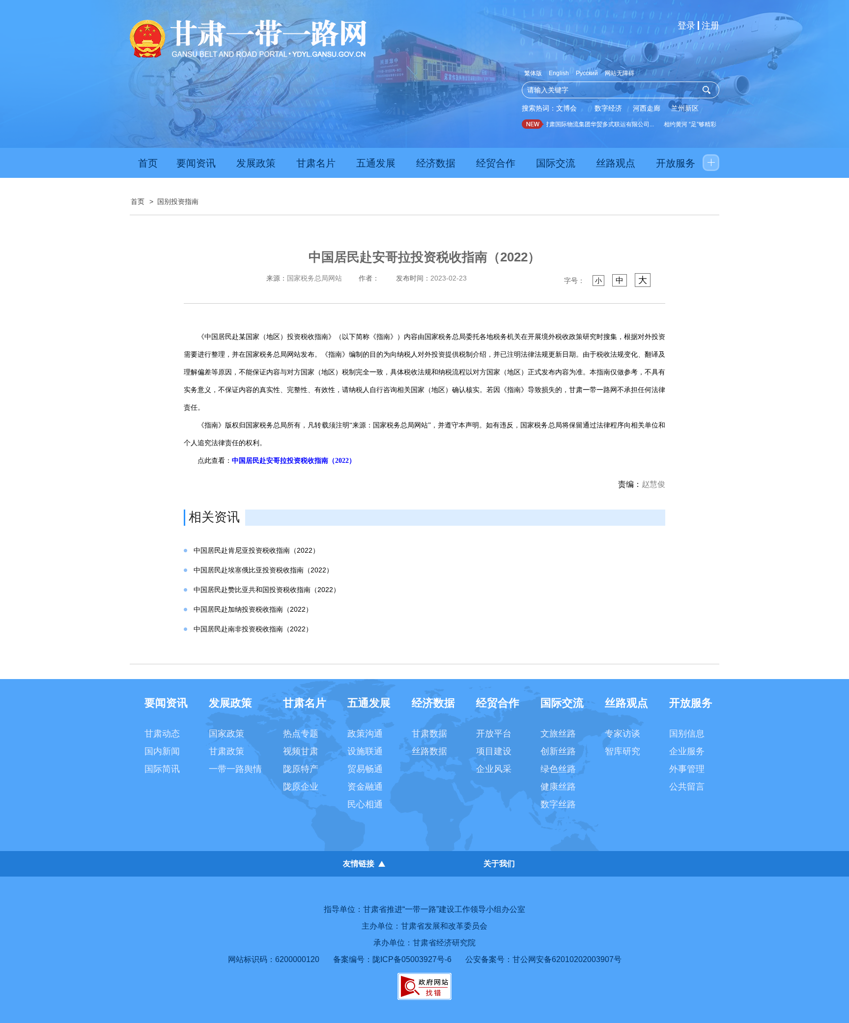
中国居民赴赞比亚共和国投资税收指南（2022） (267, 590)
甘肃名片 (316, 163)
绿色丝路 (558, 769)
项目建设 (493, 751)
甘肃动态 (162, 734)
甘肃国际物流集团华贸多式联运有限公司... (590, 124)
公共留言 (687, 787)
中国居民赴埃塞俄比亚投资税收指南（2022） (263, 570)
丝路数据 (429, 751)
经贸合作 (495, 163)
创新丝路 (558, 751)
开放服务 (675, 163)
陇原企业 (300, 787)
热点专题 (300, 734)
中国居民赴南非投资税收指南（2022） (253, 629)
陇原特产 (300, 769)
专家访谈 (622, 734)
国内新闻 (162, 751)
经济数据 (435, 163)
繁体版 (533, 73)
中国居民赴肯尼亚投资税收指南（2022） (256, 550)
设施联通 (365, 751)
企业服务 (687, 751)
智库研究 (622, 751)
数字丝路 (558, 804)
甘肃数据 (429, 734)
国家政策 (226, 734)
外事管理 (687, 769)
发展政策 (256, 163)
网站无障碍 (619, 73)
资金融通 (365, 787)
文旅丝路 (558, 734)
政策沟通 (365, 734)
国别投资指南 (177, 201)
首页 (148, 163)
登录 (686, 25)
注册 (710, 25)
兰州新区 (685, 108)
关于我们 (499, 863)
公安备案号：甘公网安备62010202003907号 (543, 959)
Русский (587, 73)
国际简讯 (162, 769)
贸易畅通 (365, 769)
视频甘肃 (300, 751)
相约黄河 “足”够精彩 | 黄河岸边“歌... (701, 124)
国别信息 (687, 734)
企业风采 (493, 769)
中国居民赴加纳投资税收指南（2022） (253, 609)
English (559, 73)
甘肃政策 (226, 751)
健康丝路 (558, 787)
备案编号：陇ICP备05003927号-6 (392, 959)
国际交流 (555, 163)
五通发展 (376, 163)
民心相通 (365, 804)
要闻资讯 (196, 163)
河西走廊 (646, 108)
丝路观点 (615, 163)
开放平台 (493, 734)
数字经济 (608, 108)
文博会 (566, 108)
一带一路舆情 (235, 769)
